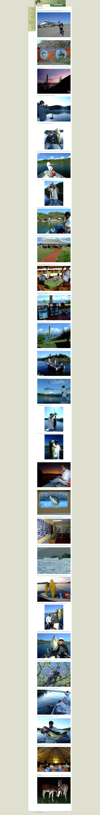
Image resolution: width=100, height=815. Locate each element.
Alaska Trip (34, 18)
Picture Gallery (34, 14)
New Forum (34, 12)
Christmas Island (33, 16)
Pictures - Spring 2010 (33, 13)
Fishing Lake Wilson (33, 23)
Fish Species (34, 10)
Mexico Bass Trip (33, 17)
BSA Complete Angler (33, 21)
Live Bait (34, 24)
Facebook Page (33, 9)
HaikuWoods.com (41, 812)
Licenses (34, 11)
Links (35, 19)
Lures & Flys (34, 15)
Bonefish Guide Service (32, 20)
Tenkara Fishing (33, 25)
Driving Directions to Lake (32, 22)
